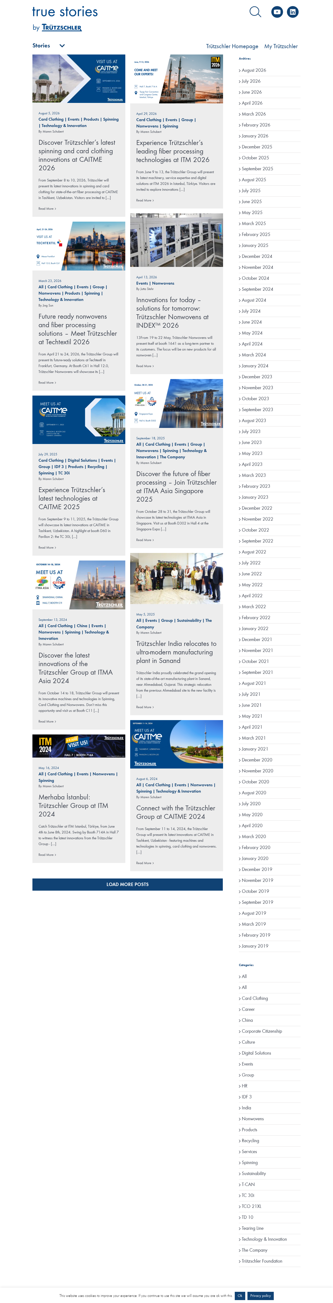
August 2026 (254, 70)
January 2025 (255, 245)
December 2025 (257, 147)
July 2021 (251, 694)
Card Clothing (51, 120)
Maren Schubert (53, 131)
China (82, 626)
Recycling (96, 467)
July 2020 (251, 804)
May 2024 (252, 333)
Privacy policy (260, 1296)
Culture (248, 1042)
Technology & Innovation (64, 126)
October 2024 (255, 278)
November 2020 (257, 771)
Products (91, 120)
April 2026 (252, 103)
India (246, 1108)
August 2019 (254, 913)
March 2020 (254, 836)
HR (244, 1086)
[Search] (255, 12)
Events (73, 120)
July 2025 (251, 191)
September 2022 (257, 541)
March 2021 (254, 738)
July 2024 (251, 311)
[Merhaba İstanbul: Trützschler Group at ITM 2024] (78, 746)
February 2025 (256, 234)
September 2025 (257, 169)
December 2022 (257, 508)
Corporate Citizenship (262, 1031)
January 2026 (255, 136)
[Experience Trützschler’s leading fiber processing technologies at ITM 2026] (176, 78)
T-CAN (248, 1184)
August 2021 (254, 683)
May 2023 (252, 453)
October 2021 (255, 661)
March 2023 (254, 475)
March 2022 (254, 607)
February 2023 (256, 486)
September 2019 (257, 902)
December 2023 (257, 377)
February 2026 (256, 125)
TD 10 (247, 1217)
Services (249, 1151)
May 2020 (252, 815)
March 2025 (254, 223)
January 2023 (255, 497)
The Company (172, 457)
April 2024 (252, 344)
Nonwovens (147, 126)
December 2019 (257, 869)
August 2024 (254, 300)
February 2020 (256, 847)
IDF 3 (59, 467)
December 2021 (257, 639)
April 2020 (252, 825)
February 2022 (256, 617)
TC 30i (64, 473)
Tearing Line (253, 1228)
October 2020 (255, 782)
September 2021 (257, 672)
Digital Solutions (82, 461)
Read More (46, 208)
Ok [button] (240, 1296)
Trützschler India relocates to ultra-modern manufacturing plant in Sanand (176, 652)
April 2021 (252, 727)
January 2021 (255, 749)
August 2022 (254, 552)
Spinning (111, 120)
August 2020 (254, 793)
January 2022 (255, 628)
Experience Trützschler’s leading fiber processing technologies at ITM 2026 (173, 151)
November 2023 (257, 388)
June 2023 (252, 442)
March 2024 (254, 355)
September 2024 (257, 289)
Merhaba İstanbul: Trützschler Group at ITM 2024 (73, 806)
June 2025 (252, 201)
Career (248, 1009)
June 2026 (252, 92)
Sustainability (189, 621)
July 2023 (251, 431)
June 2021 (252, 705)
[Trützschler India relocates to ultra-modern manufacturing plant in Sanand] (176, 578)
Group (187, 120)
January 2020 (255, 858)
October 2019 (255, 891)
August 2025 (254, 180)
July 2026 (251, 81)
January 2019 (255, 946)
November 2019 (257, 880)
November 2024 (257, 267)
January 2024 (255, 366)
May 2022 (252, 585)
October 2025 (255, 158)
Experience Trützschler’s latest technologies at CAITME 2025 (72, 499)
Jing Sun (48, 305)
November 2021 (257, 650)
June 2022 (252, 574)
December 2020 (257, 760)
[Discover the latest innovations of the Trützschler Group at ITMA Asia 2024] (78, 585)
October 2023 (255, 399)
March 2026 (254, 114)
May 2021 (252, 716)
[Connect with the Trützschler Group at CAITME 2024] (176, 744)
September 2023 (257, 409)
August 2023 (254, 420)
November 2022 (257, 519)
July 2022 (251, 563)
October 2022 (255, 530)
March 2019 (254, 924)
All (41, 287)
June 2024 (252, 322)
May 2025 (252, 212)
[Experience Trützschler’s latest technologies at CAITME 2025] (78, 420)
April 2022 (252, 596)
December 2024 (257, 256)
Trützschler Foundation (262, 1261)
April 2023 (252, 464)
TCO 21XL (251, 1206)
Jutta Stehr (147, 289)
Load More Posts (128, 884)
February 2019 (256, 935)
